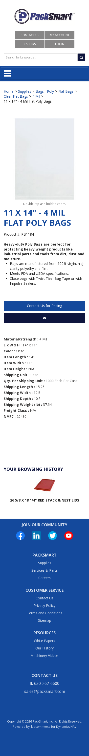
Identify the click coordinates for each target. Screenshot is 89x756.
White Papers (44, 640)
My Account (59, 35)
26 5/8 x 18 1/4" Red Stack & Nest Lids (44, 500)
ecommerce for (55, 727)
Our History (44, 648)
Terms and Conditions (44, 613)
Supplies (24, 91)
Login (59, 44)
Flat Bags (65, 91)
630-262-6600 (46, 683)
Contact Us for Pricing (44, 305)
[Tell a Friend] (44, 318)
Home (9, 91)
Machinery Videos (44, 655)
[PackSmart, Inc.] (44, 16)
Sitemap (44, 620)
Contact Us (30, 35)
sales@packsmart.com (44, 691)
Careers (30, 44)
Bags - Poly (45, 91)
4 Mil (36, 96)
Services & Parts (44, 570)
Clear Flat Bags (16, 96)
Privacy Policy (44, 605)
